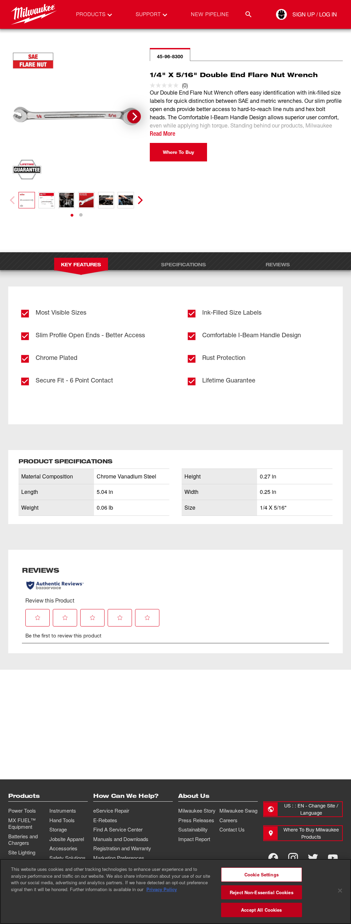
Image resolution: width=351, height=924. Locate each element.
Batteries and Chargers (23, 840)
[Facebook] (273, 858)
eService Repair (111, 810)
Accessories (63, 848)
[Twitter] (313, 858)
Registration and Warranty (122, 848)
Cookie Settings (261, 874)
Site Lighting (21, 852)
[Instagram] (293, 858)
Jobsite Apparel (66, 839)
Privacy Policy (161, 889)
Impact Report (194, 839)
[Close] (340, 890)
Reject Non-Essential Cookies (261, 892)
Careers (228, 820)
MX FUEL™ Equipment (22, 823)
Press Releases (196, 820)
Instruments (62, 810)
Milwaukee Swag (238, 810)
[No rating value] (166, 85)
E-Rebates (105, 820)
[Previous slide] (13, 200)
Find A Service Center (118, 829)
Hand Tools (62, 820)
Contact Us (232, 829)
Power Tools (22, 810)
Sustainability (193, 829)
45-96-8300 (170, 56)
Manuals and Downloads (120, 839)
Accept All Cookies (261, 910)
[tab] (72, 215)
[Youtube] (333, 858)
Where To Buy (178, 152)
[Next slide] (134, 116)
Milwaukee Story (197, 810)
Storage (58, 829)
